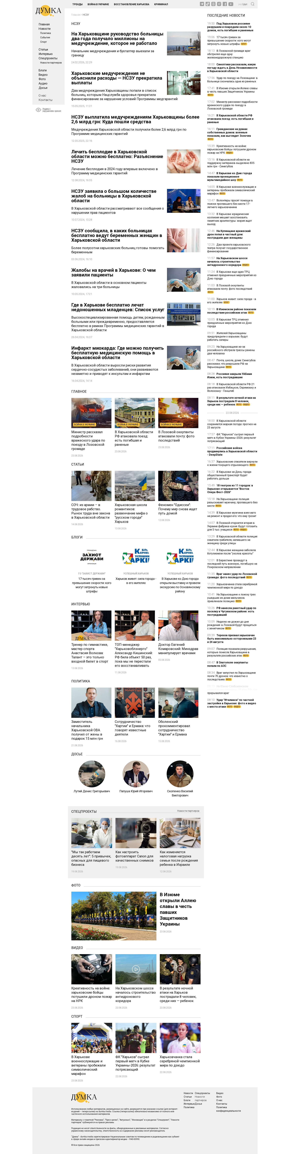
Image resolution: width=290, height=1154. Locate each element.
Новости (45, 28)
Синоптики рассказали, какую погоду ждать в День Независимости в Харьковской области (232, 68)
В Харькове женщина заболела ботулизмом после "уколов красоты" (231, 552)
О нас (42, 95)
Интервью (46, 54)
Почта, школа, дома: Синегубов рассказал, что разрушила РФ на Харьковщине (231, 364)
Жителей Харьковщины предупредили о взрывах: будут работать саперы (227, 336)
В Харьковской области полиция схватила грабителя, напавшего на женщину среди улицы (232, 540)
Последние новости (226, 15)
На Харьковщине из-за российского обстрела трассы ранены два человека (231, 350)
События (45, 37)
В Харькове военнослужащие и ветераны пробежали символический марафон (231, 190)
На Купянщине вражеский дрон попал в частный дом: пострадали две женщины (229, 234)
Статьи (43, 49)
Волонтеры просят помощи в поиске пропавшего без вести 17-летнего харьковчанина (230, 204)
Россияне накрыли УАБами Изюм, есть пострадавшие (229, 375)
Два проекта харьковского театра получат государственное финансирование (229, 248)
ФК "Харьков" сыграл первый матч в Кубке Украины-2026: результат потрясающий (231, 438)
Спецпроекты (48, 58)
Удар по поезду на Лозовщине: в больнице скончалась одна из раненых (232, 79)
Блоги (43, 70)
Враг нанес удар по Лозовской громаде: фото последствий (232, 575)
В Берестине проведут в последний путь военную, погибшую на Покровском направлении (232, 564)
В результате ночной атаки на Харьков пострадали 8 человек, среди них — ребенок (231, 401)
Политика (45, 33)
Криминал (161, 4)
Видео (43, 74)
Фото (42, 79)
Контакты (45, 100)
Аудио (43, 83)
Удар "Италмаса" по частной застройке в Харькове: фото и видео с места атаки (231, 703)
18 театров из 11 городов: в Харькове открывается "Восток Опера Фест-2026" (230, 489)
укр (240, 4)
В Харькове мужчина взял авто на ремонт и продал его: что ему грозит (231, 514)
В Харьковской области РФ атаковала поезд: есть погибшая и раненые (230, 119)
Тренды (77, 4)
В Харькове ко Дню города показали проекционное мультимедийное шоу (229, 177)
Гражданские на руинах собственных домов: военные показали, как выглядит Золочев (229, 133)
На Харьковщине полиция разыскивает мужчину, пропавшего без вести (232, 502)
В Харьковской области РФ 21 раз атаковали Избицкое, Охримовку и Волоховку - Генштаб (231, 388)
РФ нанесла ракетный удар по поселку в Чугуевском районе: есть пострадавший (231, 611)
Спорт (43, 41)
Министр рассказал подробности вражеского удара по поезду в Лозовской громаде (232, 105)
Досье (43, 88)
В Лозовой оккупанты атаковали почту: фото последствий (229, 288)
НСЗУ (86, 14)
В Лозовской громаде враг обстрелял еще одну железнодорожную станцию (229, 54)
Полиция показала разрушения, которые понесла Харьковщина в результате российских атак (231, 652)
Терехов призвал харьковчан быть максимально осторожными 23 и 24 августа (231, 639)
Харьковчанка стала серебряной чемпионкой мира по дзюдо (232, 586)
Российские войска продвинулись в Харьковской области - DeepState (232, 451)
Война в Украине (98, 4)
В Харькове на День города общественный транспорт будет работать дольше (229, 475)
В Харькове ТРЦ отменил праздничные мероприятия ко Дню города (229, 323)
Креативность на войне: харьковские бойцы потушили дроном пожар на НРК (231, 149)
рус (245, 4)
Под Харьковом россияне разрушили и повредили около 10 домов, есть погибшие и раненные (230, 27)
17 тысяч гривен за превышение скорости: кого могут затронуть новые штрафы (229, 41)
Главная (44, 24)
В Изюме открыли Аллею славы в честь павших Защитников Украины (232, 91)
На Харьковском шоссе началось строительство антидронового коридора (228, 262)
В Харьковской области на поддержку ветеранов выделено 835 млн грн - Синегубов (230, 163)
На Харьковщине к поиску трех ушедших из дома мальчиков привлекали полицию (231, 598)
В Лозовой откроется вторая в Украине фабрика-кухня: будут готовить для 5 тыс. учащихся (232, 526)
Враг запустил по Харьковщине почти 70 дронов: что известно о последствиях (231, 676)
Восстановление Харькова (131, 4)
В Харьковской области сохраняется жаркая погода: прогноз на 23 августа (231, 424)
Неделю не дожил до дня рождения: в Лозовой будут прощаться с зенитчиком (231, 625)
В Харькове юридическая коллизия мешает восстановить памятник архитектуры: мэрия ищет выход (229, 219)
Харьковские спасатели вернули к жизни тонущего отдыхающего (232, 463)
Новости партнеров (51, 62)
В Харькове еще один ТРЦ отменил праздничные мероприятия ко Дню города (231, 275)
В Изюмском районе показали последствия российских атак (231, 311)
